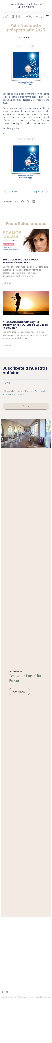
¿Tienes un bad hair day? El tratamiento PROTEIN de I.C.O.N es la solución (25, 324)
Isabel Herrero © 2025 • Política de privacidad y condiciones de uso (26, 997)
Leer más (7, 283)
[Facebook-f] (3, 992)
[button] (47, 16)
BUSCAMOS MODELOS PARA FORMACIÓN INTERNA (20, 261)
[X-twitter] (7, 992)
